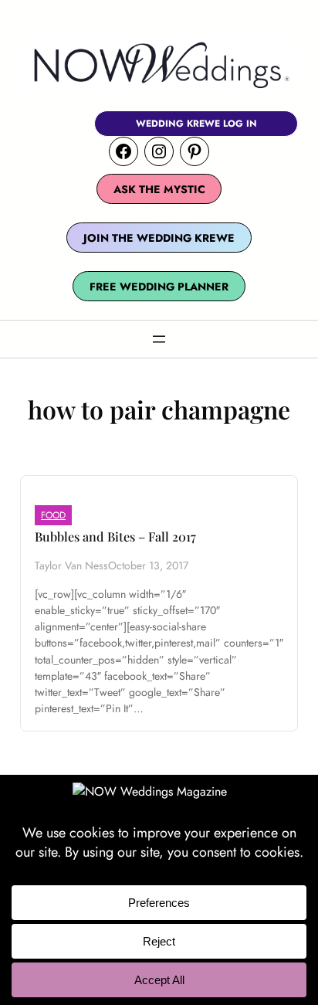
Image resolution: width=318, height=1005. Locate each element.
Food (53, 515)
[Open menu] (159, 339)
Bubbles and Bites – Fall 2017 (115, 536)
